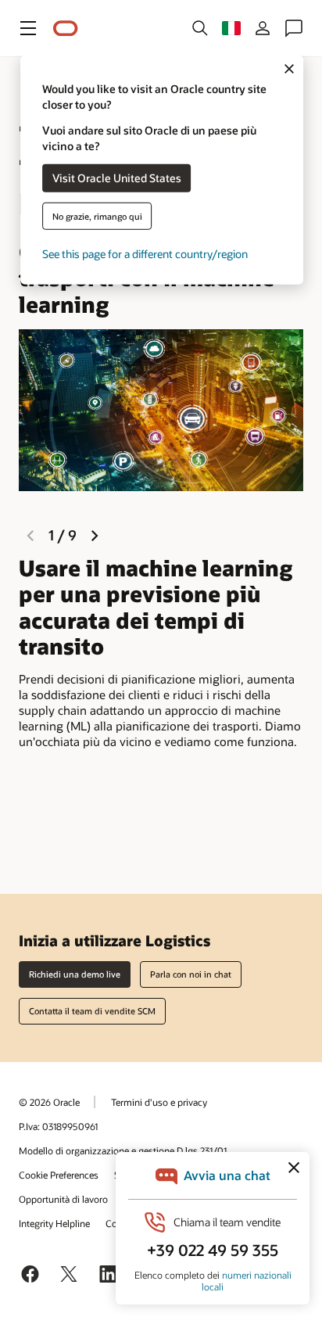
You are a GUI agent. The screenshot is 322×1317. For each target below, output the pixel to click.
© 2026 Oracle (49, 1102)
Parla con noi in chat (190, 974)
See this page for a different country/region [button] (145, 253)
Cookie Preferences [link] (58, 1174)
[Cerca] (200, 28)
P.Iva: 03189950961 (58, 1126)
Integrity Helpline (54, 1223)
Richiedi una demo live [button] (74, 974)
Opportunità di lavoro (63, 1199)
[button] (28, 28)
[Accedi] (262, 28)
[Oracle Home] (65, 28)
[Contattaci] (293, 28)
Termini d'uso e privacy (159, 1102)
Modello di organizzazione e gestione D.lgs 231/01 (123, 1150)
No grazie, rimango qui (97, 215)
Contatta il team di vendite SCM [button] (92, 1011)
